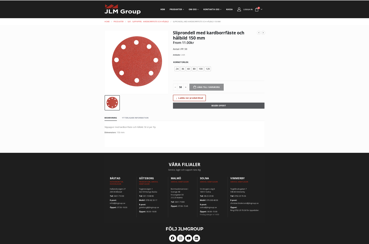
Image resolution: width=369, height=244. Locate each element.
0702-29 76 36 (240, 196)
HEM (162, 9)
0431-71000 (179, 202)
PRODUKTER (176, 9)
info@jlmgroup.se (117, 203)
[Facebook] (172, 238)
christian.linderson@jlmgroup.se (244, 203)
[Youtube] (188, 238)
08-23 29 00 (208, 196)
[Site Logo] (123, 9)
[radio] (177, 69)
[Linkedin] (196, 238)
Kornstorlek (180, 62)
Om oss (193, 9)
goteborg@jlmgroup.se (149, 207)
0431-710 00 (119, 196)
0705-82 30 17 (151, 200)
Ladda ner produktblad (189, 98)
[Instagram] (180, 238)
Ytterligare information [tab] (135, 117)
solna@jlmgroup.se (208, 207)
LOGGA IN (248, 9)
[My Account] (239, 9)
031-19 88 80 (148, 196)
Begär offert (218, 105)
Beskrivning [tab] (111, 117)
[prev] (259, 33)
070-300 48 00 (212, 200)
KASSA (229, 9)
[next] (263, 33)
